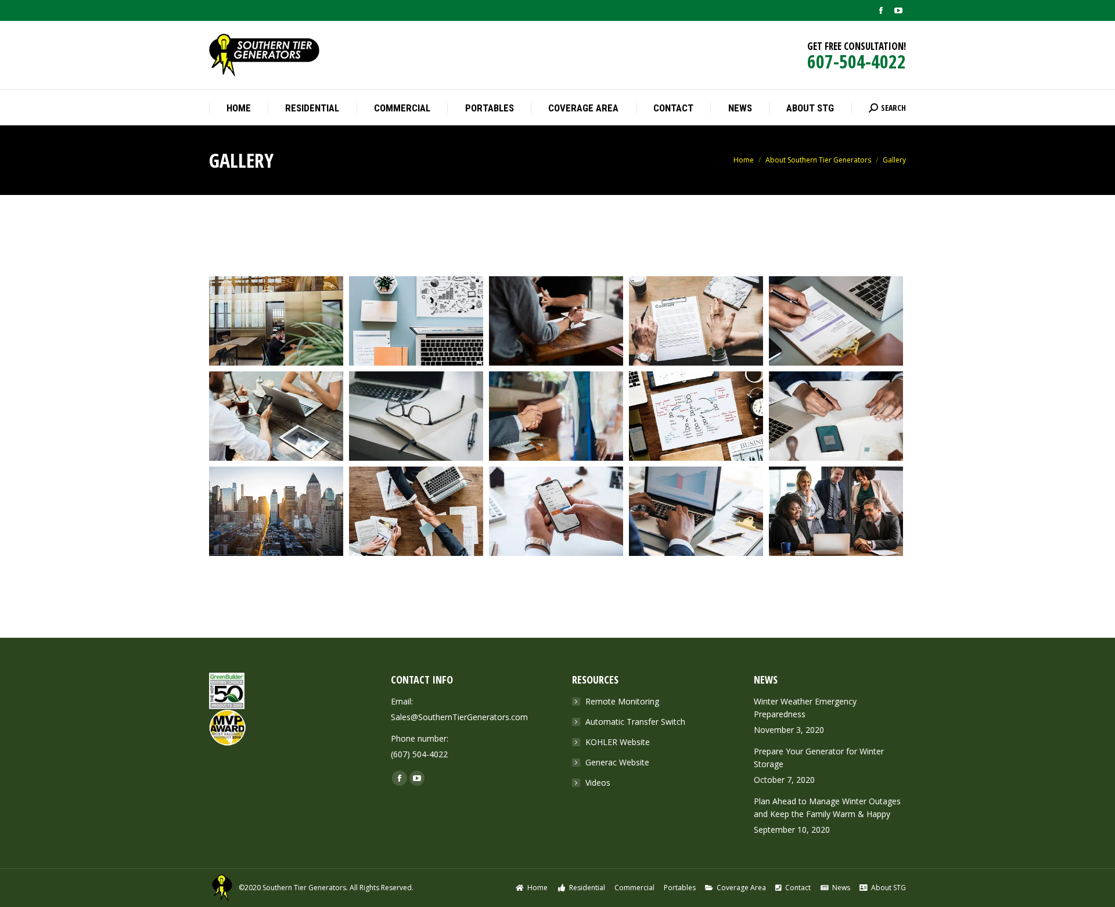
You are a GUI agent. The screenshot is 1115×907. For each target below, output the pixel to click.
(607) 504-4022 (419, 754)
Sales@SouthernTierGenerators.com (459, 716)
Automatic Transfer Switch (635, 721)
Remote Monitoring (622, 701)
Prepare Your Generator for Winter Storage (819, 757)
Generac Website (617, 762)
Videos (597, 782)
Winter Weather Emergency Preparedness (805, 708)
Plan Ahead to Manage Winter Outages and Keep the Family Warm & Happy (827, 807)
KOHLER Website (617, 741)
